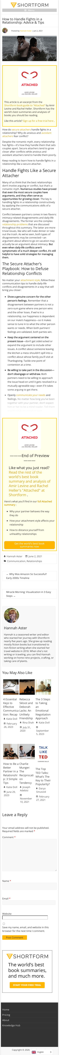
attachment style (30, 280)
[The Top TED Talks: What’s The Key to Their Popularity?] (43, 745)
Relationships (34, 561)
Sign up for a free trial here (38, 120)
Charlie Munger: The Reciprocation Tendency (26, 773)
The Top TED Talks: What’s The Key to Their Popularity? (43, 776)
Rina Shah (28, 722)
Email (6, 898)
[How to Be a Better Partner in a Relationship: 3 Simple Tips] (11, 745)
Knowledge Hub (11, 1025)
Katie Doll (11, 718)
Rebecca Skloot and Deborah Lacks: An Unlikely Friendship (26, 708)
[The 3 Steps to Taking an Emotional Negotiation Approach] (43, 681)
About (5, 1020)
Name (6, 881)
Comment (9, 837)
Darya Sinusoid (41, 790)
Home (5, 1009)
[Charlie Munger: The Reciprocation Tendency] (27, 745)
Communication (16, 561)
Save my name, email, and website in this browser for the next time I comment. (25, 929)
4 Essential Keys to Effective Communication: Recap (11, 706)
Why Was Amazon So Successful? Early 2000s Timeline (26, 576)
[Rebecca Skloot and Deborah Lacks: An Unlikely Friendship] (27, 681)
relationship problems (15, 224)
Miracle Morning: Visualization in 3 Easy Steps (28, 594)
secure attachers (21, 129)
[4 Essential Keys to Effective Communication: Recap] (11, 681)
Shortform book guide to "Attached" (25, 105)
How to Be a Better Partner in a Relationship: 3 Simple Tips (11, 773)
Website (6, 913)
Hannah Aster (26, 30)
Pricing (6, 1014)
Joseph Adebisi (25, 788)
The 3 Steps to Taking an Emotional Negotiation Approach (43, 708)
